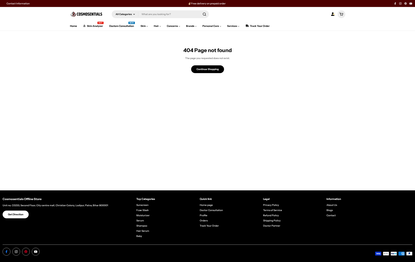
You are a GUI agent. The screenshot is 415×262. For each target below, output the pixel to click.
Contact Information (18, 3)
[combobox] (160, 14)
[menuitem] (73, 26)
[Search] (204, 14)
